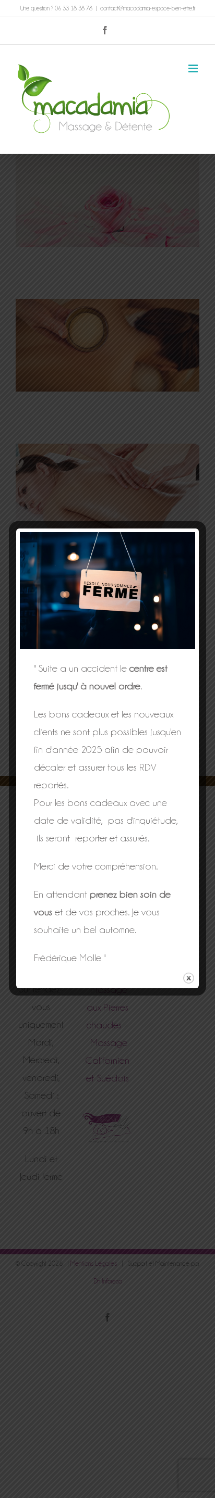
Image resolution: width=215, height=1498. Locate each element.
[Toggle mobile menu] (193, 68)
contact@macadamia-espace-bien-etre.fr (147, 8)
